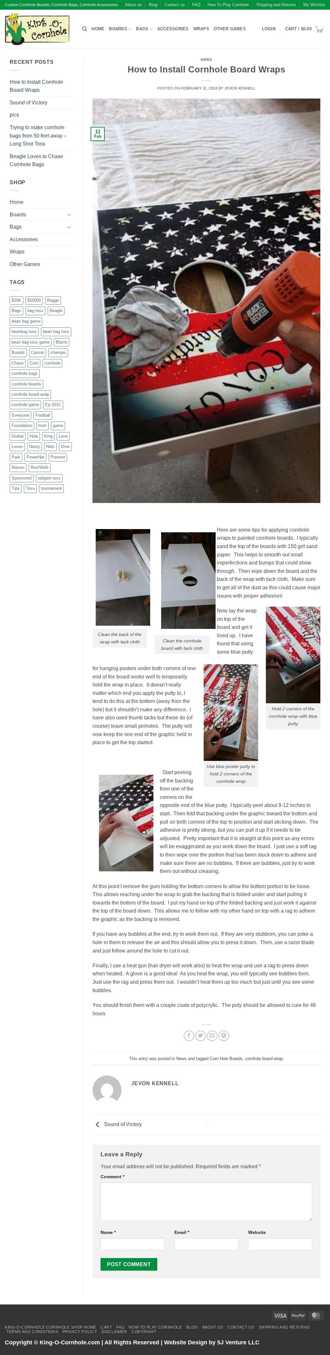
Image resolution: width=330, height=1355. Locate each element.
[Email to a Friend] (212, 1035)
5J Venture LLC (238, 1342)
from (42, 425)
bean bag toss (56, 331)
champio (58, 352)
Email (181, 1232)
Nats (50, 446)
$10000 (34, 300)
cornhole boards (26, 384)
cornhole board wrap (30, 394)
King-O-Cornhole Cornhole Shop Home (50, 1327)
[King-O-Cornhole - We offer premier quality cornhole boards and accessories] (39, 29)
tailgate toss (49, 478)
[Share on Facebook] (189, 1035)
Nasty (34, 446)
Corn (34, 363)
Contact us (175, 4)
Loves (17, 446)
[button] (269, 29)
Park (16, 457)
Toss (30, 488)
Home (98, 28)
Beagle (56, 310)
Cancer (37, 352)
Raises (18, 467)
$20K (16, 300)
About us (133, 4)
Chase (18, 363)
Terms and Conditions (32, 1332)
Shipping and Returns (276, 4)
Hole (34, 436)
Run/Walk (40, 467)
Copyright (143, 1332)
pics (14, 115)
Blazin (61, 342)
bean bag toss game (31, 342)
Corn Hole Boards (226, 1058)
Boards (118, 28)
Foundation (22, 425)
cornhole (52, 363)
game (58, 425)
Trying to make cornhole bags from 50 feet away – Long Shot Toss (38, 136)
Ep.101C (53, 404)
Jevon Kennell (240, 88)
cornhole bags (25, 373)
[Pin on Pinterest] (223, 1035)
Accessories (173, 28)
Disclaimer (114, 1332)
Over (65, 446)
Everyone (20, 415)
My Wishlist (314, 4)
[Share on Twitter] (200, 1035)
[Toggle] (69, 214)
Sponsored (22, 478)
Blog (153, 4)
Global (18, 436)
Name (108, 1232)
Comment (112, 1176)
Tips (16, 488)
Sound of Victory (28, 102)
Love (63, 436)
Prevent (58, 457)
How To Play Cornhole (228, 4)
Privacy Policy (80, 1332)
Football (42, 415)
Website (257, 1232)
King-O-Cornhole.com (70, 1342)
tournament (51, 488)
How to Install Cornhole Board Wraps (36, 86)
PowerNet (35, 457)
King (48, 436)
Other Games (230, 28)
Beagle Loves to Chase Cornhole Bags (36, 160)
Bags (142, 28)
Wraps (201, 28)
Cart (106, 1327)
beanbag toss (24, 331)
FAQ (196, 4)
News (206, 60)
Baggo (53, 300)
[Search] (84, 29)
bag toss (35, 310)
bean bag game (26, 321)
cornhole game (25, 404)
